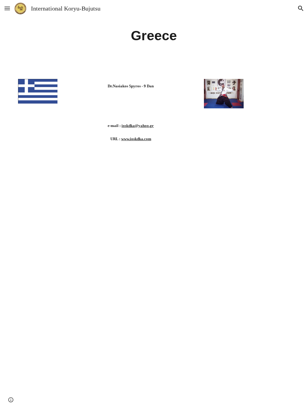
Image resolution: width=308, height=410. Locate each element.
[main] (153, 36)
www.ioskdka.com (136, 139)
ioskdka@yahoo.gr (138, 125)
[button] (7, 8)
